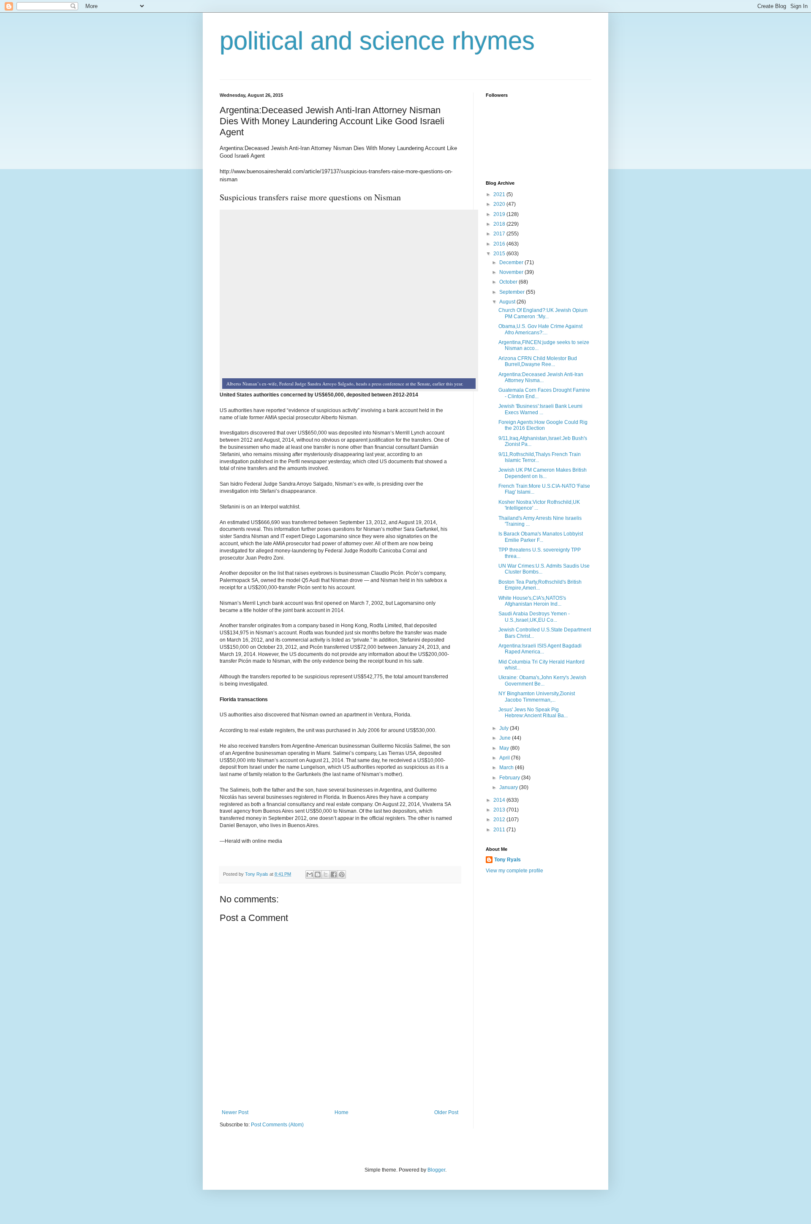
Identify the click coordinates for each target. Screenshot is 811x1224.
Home (341, 1112)
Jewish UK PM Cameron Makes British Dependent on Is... (542, 473)
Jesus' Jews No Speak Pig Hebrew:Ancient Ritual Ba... (533, 713)
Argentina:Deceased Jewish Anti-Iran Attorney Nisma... (540, 377)
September (512, 292)
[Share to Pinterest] (341, 874)
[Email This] (309, 874)
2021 (499, 194)
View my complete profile (514, 871)
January (509, 787)
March (507, 767)
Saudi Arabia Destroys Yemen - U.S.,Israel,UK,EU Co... (534, 617)
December (512, 262)
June (505, 738)
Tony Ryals (507, 860)
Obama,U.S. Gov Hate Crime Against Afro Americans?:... (540, 329)
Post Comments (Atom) (277, 1125)
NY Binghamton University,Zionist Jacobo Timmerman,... (536, 696)
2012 (499, 819)
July (504, 728)
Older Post (446, 1112)
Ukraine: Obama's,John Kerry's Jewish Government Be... (542, 680)
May (504, 748)
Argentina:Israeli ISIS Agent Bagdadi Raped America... (540, 649)
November (512, 272)
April (505, 758)
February (510, 778)
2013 (499, 810)
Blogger (436, 1170)
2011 (499, 830)
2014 (499, 800)
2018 (499, 224)
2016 (499, 244)
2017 (499, 234)
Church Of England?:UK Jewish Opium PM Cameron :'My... (543, 313)
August (508, 302)
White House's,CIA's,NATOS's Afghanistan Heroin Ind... (532, 601)
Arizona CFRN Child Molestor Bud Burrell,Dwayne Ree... (537, 361)
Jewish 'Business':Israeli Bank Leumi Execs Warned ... (540, 409)
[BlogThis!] (317, 874)
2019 (499, 214)
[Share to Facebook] (333, 874)
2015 (499, 254)
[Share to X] (325, 874)
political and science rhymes (377, 41)
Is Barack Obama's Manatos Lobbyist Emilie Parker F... (540, 537)
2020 (499, 204)
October (509, 282)
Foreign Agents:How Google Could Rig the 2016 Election (543, 425)
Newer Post (235, 1112)
